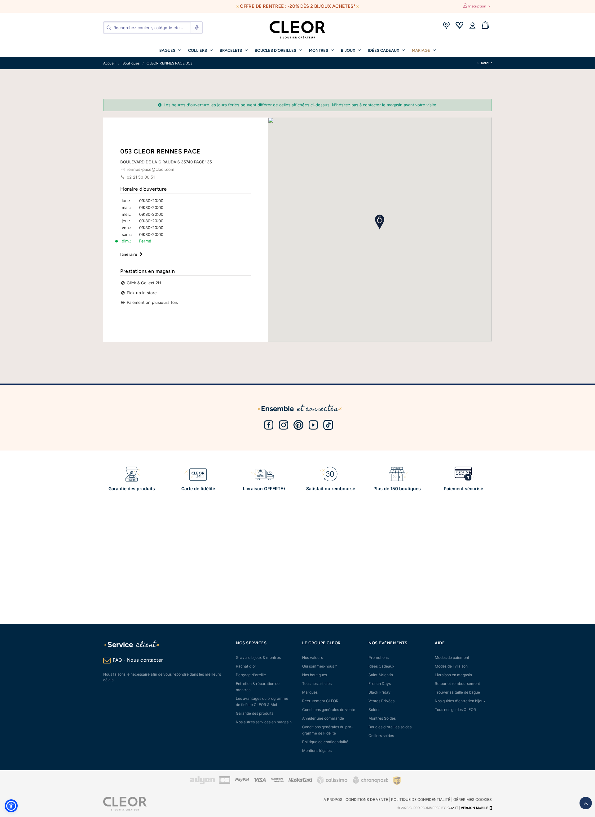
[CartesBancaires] (224, 782)
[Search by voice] (196, 27)
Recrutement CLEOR (320, 701)
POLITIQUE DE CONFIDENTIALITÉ (420, 799)
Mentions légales (317, 750)
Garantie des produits (254, 713)
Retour (486, 63)
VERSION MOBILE (474, 808)
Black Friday (379, 692)
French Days (379, 683)
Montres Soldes (382, 718)
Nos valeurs (312, 657)
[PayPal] (242, 780)
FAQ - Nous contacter (138, 660)
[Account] (472, 26)
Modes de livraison (451, 666)
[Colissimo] (332, 782)
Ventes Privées (381, 701)
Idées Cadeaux (381, 666)
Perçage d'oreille (251, 675)
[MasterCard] (300, 780)
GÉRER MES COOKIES (472, 799)
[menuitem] (170, 50)
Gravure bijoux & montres (258, 657)
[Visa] (260, 780)
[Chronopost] (371, 782)
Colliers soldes (381, 735)
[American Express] (277, 781)
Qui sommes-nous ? (319, 666)
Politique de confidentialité (325, 741)
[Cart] (485, 26)
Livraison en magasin (453, 675)
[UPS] (397, 780)
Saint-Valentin (380, 675)
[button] (11, 806)
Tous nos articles (317, 683)
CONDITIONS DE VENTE (367, 799)
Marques (310, 692)
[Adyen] (202, 782)
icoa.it (452, 808)
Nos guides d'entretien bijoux (460, 701)
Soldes (374, 709)
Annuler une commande (323, 718)
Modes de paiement (452, 657)
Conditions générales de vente (328, 709)
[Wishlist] (459, 26)
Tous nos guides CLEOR (455, 709)
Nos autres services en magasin (264, 722)
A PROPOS (333, 799)
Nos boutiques (314, 675)
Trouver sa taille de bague (457, 692)
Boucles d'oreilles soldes (390, 727)
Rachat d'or (246, 666)
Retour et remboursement (457, 683)
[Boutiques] (446, 26)
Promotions (378, 657)
